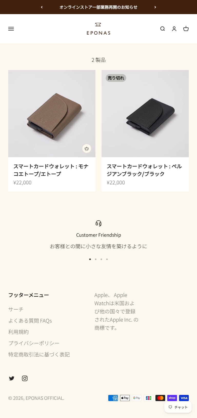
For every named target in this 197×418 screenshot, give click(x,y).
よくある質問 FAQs (30, 320)
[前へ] (42, 7)
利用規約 (18, 331)
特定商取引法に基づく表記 (39, 354)
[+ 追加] (86, 148)
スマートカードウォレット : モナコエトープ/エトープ (50, 169)
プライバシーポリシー (34, 343)
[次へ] (155, 7)
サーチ (16, 309)
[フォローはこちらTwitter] (11, 378)
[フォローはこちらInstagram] (24, 378)
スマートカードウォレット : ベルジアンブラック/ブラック (144, 169)
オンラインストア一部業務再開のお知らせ (98, 7)
